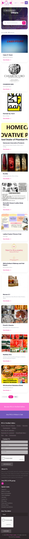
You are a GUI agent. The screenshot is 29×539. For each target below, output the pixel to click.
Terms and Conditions (6, 503)
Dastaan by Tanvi (9, 113)
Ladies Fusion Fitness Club (12, 234)
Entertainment (6, 428)
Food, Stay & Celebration (7, 430)
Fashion (14, 428)
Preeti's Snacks (8, 325)
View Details (6, 60)
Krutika (5, 174)
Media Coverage (5, 491)
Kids (2, 435)
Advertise (3, 497)
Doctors (19, 425)
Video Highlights (5, 495)
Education (25, 425)
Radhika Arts (7, 354)
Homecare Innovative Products (13, 143)
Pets (6, 435)
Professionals (12, 435)
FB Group (4, 501)
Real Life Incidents (6, 493)
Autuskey (17, 537)
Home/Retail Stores (21, 433)
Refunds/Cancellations (7, 507)
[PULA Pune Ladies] (6, 2)
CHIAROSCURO (8, 84)
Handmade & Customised (7, 433)
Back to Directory (10, 10)
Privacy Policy (5, 505)
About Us (3, 489)
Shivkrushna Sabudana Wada (13, 385)
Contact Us (4, 499)
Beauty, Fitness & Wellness (8, 425)
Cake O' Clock (8, 55)
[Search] (24, 23)
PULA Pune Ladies (11, 535)
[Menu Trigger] (26, 2)
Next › (16, 396)
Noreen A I (6, 294)
